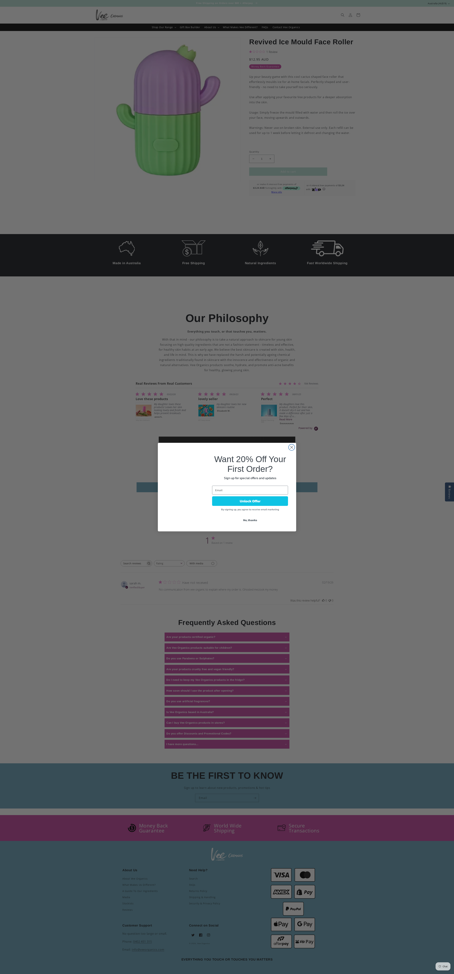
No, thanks (250, 520)
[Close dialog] (292, 447)
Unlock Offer (250, 501)
